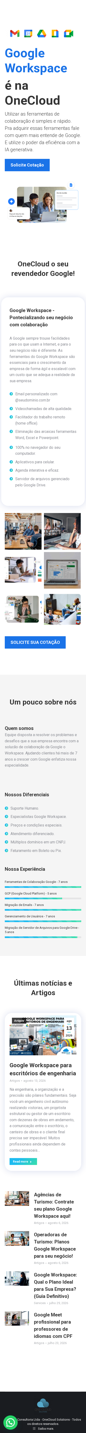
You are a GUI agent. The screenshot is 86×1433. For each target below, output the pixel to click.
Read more (20, 1161)
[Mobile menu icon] (76, 7)
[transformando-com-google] (23, 570)
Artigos (19, 1020)
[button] (10, 1422)
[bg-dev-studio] (23, 531)
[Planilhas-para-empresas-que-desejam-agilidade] (62, 570)
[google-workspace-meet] (62, 531)
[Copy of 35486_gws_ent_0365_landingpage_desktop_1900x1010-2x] (62, 609)
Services (40, 1303)
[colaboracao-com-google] (23, 609)
